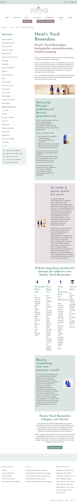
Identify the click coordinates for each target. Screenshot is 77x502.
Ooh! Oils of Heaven (8, 117)
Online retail (37, 17)
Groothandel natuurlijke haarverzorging (38, 473)
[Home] (39, 10)
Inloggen (27, 21)
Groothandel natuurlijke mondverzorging (38, 481)
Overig (70, 17)
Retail (26, 17)
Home (6, 17)
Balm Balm (5, 64)
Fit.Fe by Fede (6, 82)
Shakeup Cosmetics (8, 128)
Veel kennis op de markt (64, 490)
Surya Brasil (5, 131)
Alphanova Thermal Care (10, 57)
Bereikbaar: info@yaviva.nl (64, 470)
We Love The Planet (8, 139)
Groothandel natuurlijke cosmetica (36, 470)
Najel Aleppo (6, 103)
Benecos (4, 71)
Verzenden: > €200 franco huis (65, 476)
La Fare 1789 (6, 92)
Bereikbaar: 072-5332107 (63, 473)
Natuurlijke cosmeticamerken (11, 481)
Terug (4, 27)
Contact (4, 470)
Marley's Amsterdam (8, 100)
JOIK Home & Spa (7, 85)
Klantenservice (73, 9)
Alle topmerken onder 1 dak (65, 487)
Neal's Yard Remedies (8, 107)
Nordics (5, 110)
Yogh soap (5, 142)
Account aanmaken (45, 21)
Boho (3, 78)
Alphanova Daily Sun (8, 43)
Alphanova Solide (7, 50)
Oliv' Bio (4, 114)
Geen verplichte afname (63, 479)
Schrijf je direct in (55, 447)
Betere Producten (7, 75)
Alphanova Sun (6, 53)
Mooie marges (60, 493)
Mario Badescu (6, 96)
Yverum (4, 146)
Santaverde (5, 124)
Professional (50, 17)
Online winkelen (6, 476)
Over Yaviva (16, 17)
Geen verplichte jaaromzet (64, 484)
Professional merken (8, 479)
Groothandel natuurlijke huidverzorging (37, 476)
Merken (61, 17)
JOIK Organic (6, 89)
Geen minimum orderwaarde (65, 481)
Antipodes (5, 60)
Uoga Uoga (5, 135)
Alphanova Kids (7, 46)
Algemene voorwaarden (57, 500)
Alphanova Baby (7, 39)
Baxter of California (8, 68)
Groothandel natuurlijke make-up (35, 479)
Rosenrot (5, 121)
